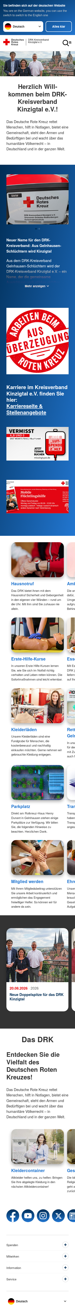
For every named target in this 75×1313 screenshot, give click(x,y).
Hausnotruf (22, 583)
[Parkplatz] (37, 782)
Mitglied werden (27, 881)
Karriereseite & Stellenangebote (26, 409)
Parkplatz (20, 806)
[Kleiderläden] (37, 705)
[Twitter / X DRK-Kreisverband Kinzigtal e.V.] (58, 1215)
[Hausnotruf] (37, 559)
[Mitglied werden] (37, 857)
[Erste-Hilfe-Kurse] (37, 634)
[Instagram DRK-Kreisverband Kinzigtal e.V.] (43, 1215)
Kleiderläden (24, 729)
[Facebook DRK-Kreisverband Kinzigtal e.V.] (12, 1215)
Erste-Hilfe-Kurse (28, 659)
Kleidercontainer (28, 1170)
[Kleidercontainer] (37, 1146)
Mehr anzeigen (35, 286)
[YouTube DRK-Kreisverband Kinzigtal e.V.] (28, 1215)
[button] (36, 229)
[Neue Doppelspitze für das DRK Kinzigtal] (37, 955)
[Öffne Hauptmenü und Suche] (67, 43)
